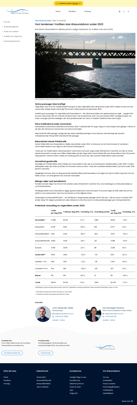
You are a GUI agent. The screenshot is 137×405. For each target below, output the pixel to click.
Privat (58, 11)
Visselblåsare (108, 393)
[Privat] (17, 11)
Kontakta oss (75, 380)
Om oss (7, 22)
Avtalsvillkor (107, 380)
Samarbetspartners (12, 41)
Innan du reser (75, 387)
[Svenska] (119, 11)
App (71, 390)
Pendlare (72, 11)
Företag (87, 11)
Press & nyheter (109, 383)
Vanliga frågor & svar (78, 377)
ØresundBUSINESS (44, 383)
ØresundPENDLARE (44, 380)
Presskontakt (46, 353)
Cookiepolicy (108, 390)
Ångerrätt (74, 393)
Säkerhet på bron (77, 383)
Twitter (62, 320)
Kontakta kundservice (12, 353)
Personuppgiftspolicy (111, 387)
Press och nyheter (11, 31)
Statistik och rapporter (13, 36)
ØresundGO (41, 377)
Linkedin (55, 320)
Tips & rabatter (43, 387)
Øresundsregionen (11, 27)
